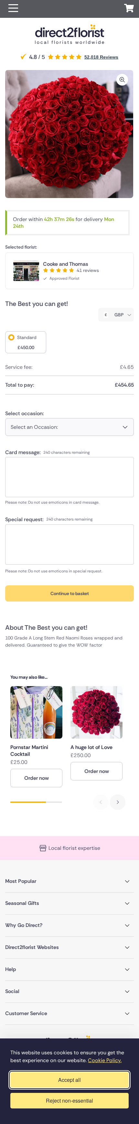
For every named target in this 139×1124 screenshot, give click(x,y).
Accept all (69, 1079)
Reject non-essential (69, 1100)
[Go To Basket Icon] (129, 9)
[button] (13, 9)
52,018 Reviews (101, 57)
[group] (36, 736)
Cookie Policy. (105, 1060)
